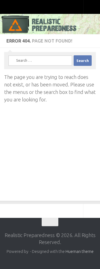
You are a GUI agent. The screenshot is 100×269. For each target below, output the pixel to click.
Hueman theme (80, 251)
